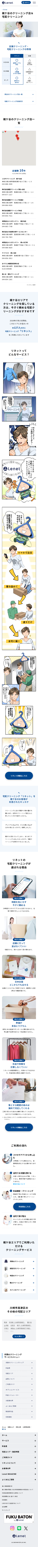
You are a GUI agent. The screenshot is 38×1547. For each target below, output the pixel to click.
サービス (5, 1440)
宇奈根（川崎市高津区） (17, 1322)
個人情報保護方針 (7, 1486)
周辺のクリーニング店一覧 (14, 94)
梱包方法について (19, 1184)
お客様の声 (9, 1401)
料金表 (8, 1368)
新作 (12, 1331)
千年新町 (29, 1340)
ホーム (4, 1427)
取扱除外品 (9, 1411)
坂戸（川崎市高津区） (24, 1325)
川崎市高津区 (26, 1427)
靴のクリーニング (16, 1283)
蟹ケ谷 (29, 1322)
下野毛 (6, 1331)
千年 (22, 1340)
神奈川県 (18, 1427)
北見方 (13, 1325)
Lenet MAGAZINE (9, 1474)
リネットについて (9, 1463)
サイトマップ (6, 1510)
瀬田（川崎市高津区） (11, 1340)
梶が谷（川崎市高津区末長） (13, 1334)
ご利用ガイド (10, 1384)
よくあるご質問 (11, 1406)
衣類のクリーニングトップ (15, 1362)
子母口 (6, 1328)
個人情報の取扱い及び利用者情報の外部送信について (17, 1489)
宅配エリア (9, 1373)
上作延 (6, 1325)
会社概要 (4, 1507)
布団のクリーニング (17, 1275)
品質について (10, 1379)
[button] (18, 131)
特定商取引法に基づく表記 (10, 1496)
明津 (5, 1322)
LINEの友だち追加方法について (11, 1503)
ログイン (27, 2)
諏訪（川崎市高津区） (11, 1337)
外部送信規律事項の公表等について (12, 1493)
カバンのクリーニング (18, 1290)
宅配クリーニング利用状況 (14, 101)
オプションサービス (12, 1390)
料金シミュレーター (12, 1395)
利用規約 (9, 1417)
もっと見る (18, 1336)
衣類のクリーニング (17, 1261)
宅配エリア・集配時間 (10, 1451)
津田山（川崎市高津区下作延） (21, 1328)
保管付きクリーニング (18, 1268)
